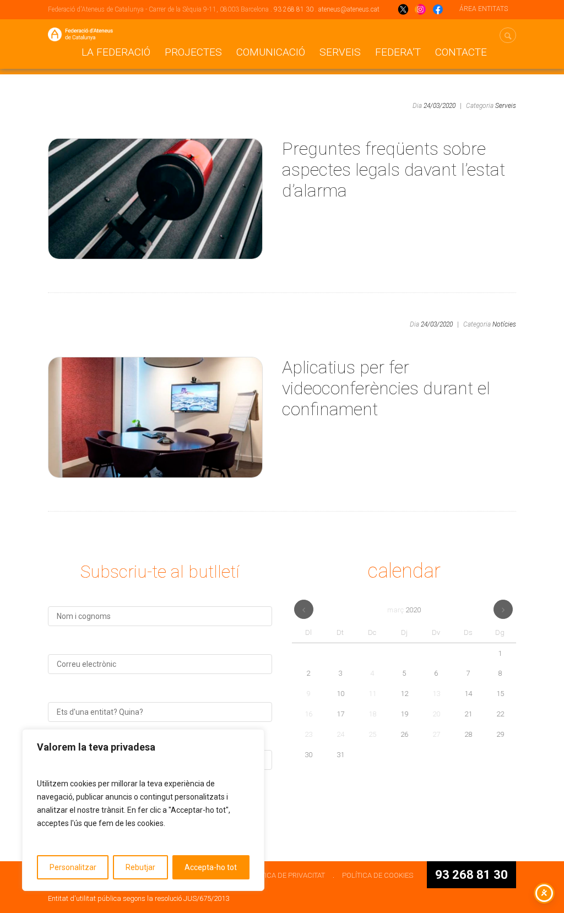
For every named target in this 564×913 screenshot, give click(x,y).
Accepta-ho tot (211, 867)
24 (340, 734)
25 (372, 734)
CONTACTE (461, 52)
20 (436, 714)
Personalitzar (73, 867)
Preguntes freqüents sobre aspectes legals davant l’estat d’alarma (393, 169)
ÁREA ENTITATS (483, 9)
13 (436, 693)
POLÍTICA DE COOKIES (377, 875)
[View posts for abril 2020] (503, 609)
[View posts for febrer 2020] (303, 609)
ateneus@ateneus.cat (348, 9)
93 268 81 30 (293, 9)
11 (372, 693)
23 (308, 734)
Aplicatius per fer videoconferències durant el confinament (386, 388)
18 (372, 714)
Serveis (340, 52)
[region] (143, 810)
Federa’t (398, 52)
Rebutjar (140, 867)
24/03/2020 (439, 106)
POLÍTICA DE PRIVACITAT (285, 875)
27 (436, 734)
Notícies (504, 324)
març (404, 610)
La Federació (116, 52)
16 (308, 714)
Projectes (193, 52)
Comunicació (270, 52)
